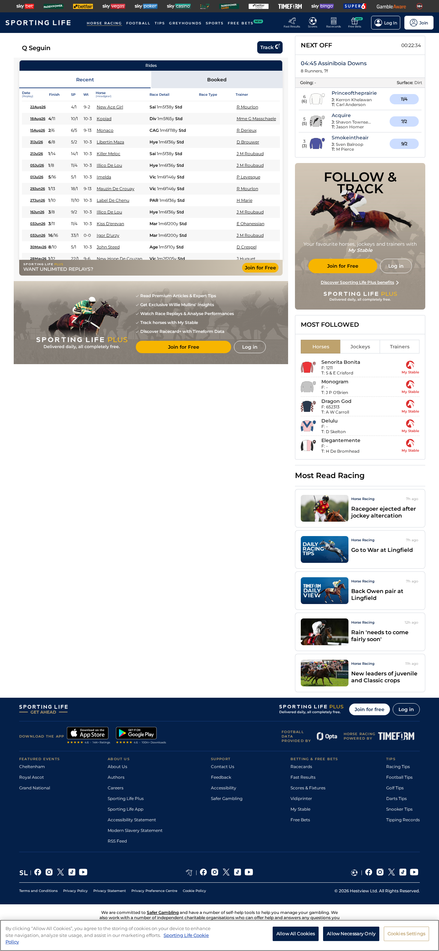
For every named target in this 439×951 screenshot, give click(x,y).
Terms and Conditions (38, 891)
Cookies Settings (406, 933)
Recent (85, 80)
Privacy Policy (75, 891)
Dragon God (336, 401)
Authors (116, 777)
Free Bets (300, 819)
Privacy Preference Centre (154, 891)
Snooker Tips (399, 809)
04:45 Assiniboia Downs (334, 63)
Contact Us (222, 766)
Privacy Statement (109, 891)
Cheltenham (32, 766)
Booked (217, 80)
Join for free (369, 709)
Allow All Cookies (295, 933)
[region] (219, 935)
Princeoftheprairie (354, 93)
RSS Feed (117, 841)
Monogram (334, 382)
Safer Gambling (226, 798)
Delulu (329, 421)
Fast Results (303, 777)
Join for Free (260, 268)
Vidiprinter (301, 798)
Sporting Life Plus (126, 798)
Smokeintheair (350, 138)
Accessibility (223, 787)
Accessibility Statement (132, 819)
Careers (115, 787)
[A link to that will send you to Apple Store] (88, 736)
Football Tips (399, 777)
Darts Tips (396, 798)
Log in (406, 709)
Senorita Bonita (340, 362)
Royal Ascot (31, 777)
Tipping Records (403, 819)
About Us (117, 766)
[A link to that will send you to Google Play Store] (141, 736)
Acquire (341, 115)
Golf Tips (395, 787)
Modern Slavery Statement (135, 830)
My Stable (300, 809)
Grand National (34, 787)
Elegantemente (340, 440)
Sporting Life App (125, 809)
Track (267, 47)
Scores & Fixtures (307, 787)
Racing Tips (398, 766)
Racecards (301, 766)
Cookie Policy (194, 891)
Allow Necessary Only (351, 933)
